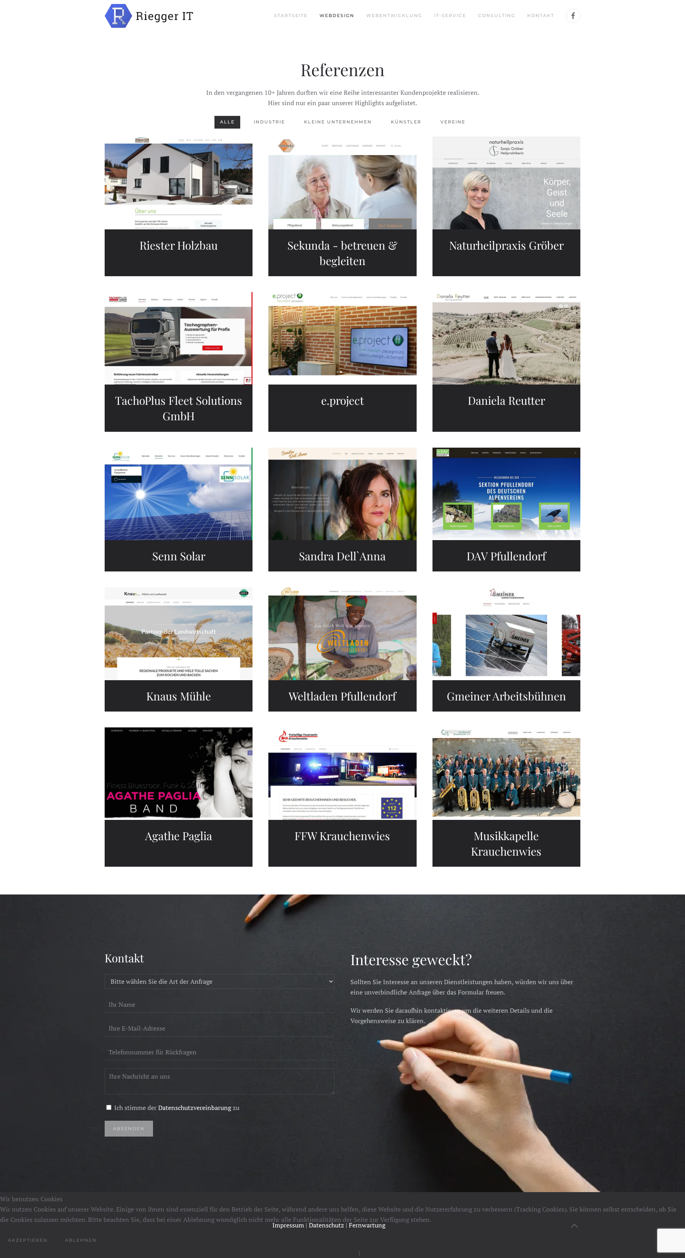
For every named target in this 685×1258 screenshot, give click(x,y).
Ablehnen (81, 1240)
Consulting (496, 15)
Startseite (291, 15)
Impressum (378, 1252)
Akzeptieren (28, 1240)
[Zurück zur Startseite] (149, 16)
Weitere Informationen (324, 1252)
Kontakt (540, 15)
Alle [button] (227, 122)
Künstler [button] (406, 122)
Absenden (129, 1128)
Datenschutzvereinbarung (194, 1107)
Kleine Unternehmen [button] (338, 122)
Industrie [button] (269, 122)
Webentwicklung (394, 15)
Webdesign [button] (337, 15)
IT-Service (450, 15)
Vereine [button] (452, 122)
